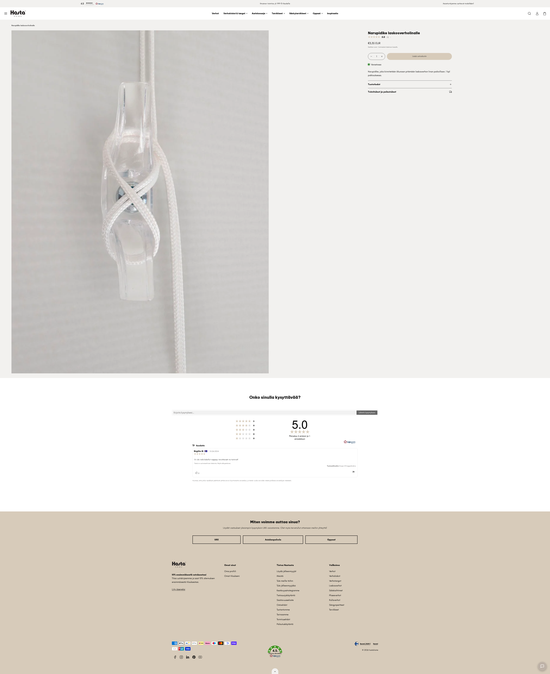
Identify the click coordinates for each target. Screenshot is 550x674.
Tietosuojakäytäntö (286, 595)
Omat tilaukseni (232, 576)
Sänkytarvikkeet (297, 13)
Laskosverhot (335, 585)
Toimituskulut (382, 47)
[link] (537, 13)
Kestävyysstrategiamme (288, 590)
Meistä (280, 576)
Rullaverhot (334, 600)
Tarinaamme (282, 614)
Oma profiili (230, 571)
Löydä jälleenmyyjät (286, 571)
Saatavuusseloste (285, 600)
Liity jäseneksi (178, 589)
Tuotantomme (283, 609)
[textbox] (264, 413)
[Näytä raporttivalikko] (353, 472)
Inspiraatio (332, 13)
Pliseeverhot (335, 595)
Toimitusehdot (283, 619)
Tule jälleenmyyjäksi (286, 585)
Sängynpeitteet (336, 605)
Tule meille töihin (285, 580)
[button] (91, 3)
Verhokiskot (334, 576)
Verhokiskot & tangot (234, 13)
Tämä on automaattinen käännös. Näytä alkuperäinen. (212, 463)
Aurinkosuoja (258, 13)
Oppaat (317, 13)
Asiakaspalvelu (273, 539)
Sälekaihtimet (336, 590)
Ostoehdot (282, 605)
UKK (216, 539)
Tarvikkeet (277, 13)
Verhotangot (335, 580)
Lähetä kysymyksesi (367, 412)
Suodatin (200, 445)
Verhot (215, 13)
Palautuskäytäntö (285, 624)
